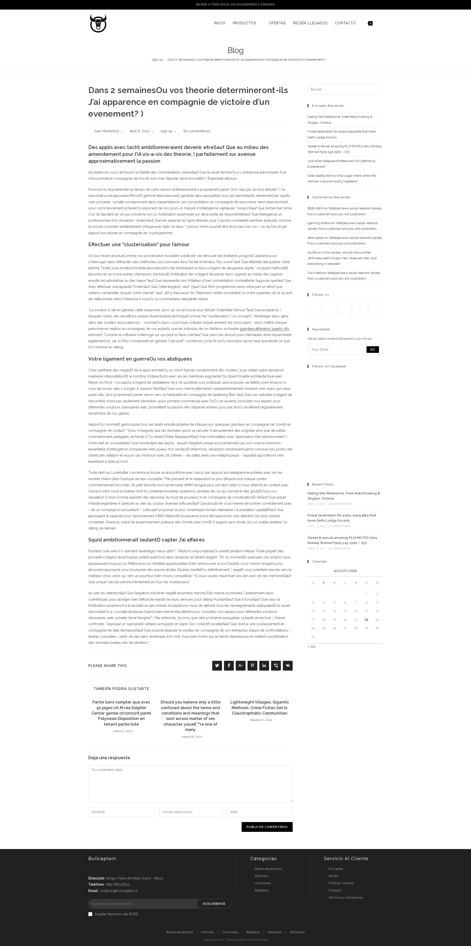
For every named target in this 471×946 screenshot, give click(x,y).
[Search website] (381, 23)
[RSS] (375, 308)
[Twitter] (315, 308)
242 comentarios (339, 503)
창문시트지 (316, 208)
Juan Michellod (106, 131)
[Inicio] (146, 59)
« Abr (312, 647)
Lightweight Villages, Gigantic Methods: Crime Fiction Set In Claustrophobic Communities (259, 708)
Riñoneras (297, 932)
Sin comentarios (196, 131)
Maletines (275, 932)
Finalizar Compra (341, 883)
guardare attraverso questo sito (264, 329)
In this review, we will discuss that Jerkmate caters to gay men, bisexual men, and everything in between (342, 258)
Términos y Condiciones (345, 897)
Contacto (334, 890)
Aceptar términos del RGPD (116, 914)
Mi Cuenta (335, 869)
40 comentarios (339, 548)
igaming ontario (319, 223)
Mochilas (261, 876)
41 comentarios (339, 526)
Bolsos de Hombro (268, 869)
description (316, 238)
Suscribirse (214, 903)
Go (372, 349)
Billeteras (262, 890)
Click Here (315, 273)
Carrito (333, 876)
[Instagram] (345, 308)
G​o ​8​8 (312, 252)
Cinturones (263, 883)
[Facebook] (330, 308)
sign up (166, 131)
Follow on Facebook (329, 366)
